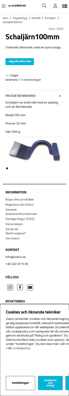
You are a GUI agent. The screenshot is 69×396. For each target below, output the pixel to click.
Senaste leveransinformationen (21, 211)
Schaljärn (50, 18)
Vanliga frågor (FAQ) (20, 219)
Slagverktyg (20, 18)
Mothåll (36, 18)
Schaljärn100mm (12, 22)
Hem (5, 18)
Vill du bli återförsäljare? (16, 231)
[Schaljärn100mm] (7, 168)
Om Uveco (13, 238)
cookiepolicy (21, 348)
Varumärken (14, 224)
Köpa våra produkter (20, 199)
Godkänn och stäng (50, 383)
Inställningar (20, 383)
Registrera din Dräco (20, 204)
